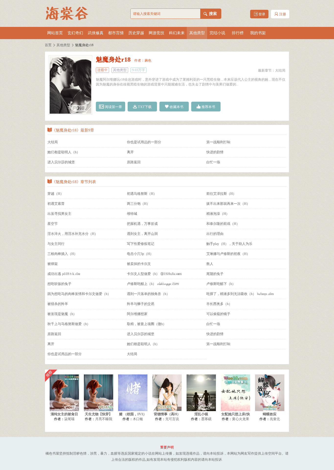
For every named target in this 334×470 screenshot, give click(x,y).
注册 (282, 14)
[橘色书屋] (69, 13)
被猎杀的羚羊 (57, 304)
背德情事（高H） (167, 414)
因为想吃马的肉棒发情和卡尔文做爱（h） (79, 294)
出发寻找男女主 (59, 214)
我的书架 (258, 33)
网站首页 (55, 33)
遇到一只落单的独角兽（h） (148, 294)
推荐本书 (207, 107)
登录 (261, 14)
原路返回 (134, 162)
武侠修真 (95, 33)
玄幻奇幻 (75, 33)
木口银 (138, 419)
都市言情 (116, 33)
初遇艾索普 (56, 204)
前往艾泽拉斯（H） (221, 194)
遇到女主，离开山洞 (142, 234)
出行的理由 (214, 234)
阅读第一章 (113, 107)
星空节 (52, 224)
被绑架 (52, 264)
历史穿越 (136, 33)
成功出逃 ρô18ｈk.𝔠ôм (63, 274)
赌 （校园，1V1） (132, 414)
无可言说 (172, 419)
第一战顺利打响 (218, 142)
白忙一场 (213, 162)
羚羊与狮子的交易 (140, 304)
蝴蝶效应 (270, 414)
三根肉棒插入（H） (62, 254)
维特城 (132, 214)
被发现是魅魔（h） (62, 314)
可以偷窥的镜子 (218, 314)
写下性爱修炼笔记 (140, 244)
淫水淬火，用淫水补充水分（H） (72, 234)
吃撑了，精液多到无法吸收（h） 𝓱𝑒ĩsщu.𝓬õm (240, 294)
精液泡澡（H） (217, 214)
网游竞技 (156, 33)
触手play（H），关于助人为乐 (229, 244)
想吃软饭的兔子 (59, 284)
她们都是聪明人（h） (63, 152)
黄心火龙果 (240, 419)
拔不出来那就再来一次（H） (228, 204)
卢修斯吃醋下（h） (220, 284)
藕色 (148, 60)
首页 (48, 45)
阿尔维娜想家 (137, 314)
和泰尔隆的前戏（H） (223, 224)
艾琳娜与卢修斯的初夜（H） (228, 254)
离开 (130, 152)
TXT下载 (144, 107)
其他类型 (197, 33)
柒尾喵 (69, 419)
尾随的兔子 (214, 274)
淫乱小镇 (201, 414)
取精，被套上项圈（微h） (146, 324)
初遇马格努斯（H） (142, 194)
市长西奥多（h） (219, 304)
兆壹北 (275, 419)
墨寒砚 (206, 419)
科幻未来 (177, 33)
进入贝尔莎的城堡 (61, 162)
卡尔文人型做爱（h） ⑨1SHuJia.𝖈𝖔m (154, 274)
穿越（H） (55, 194)
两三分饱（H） (138, 204)
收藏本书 (176, 107)
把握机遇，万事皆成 (142, 224)
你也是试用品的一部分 (144, 142)
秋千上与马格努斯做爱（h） (68, 324)
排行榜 (238, 33)
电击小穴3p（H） (140, 254)
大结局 (280, 70)
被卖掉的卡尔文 (139, 264)
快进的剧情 (214, 152)
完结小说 (217, 33)
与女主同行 (56, 244)
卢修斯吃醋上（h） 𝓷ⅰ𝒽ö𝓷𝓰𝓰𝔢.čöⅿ (153, 284)
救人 (209, 264)
